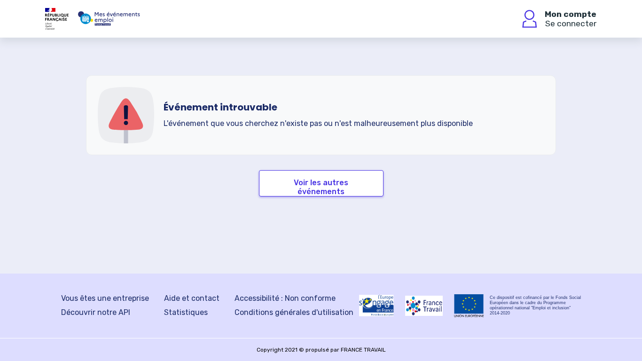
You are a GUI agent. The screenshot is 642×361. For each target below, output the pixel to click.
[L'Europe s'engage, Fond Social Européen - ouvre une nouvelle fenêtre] (376, 305)
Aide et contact (191, 298)
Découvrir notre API (95, 312)
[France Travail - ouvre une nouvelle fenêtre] (424, 306)
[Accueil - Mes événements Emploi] (109, 18)
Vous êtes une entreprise (105, 298)
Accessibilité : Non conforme (285, 298)
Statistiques (186, 312)
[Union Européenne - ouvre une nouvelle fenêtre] (469, 305)
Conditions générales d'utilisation (294, 312)
